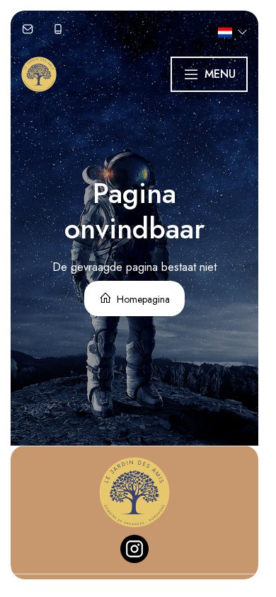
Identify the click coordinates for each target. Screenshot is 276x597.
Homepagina (142, 299)
